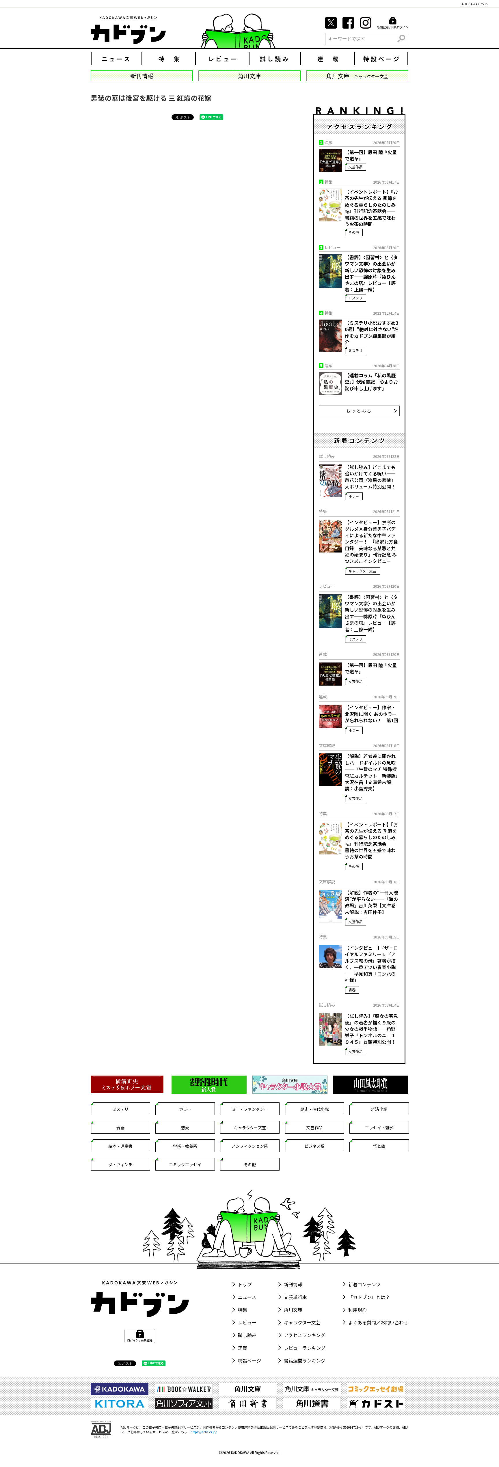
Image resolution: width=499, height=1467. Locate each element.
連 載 (328, 59)
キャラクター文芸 (362, 570)
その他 (354, 232)
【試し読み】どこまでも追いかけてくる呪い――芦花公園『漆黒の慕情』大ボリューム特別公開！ (370, 477)
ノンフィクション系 (250, 1146)
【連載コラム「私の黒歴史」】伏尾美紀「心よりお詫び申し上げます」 (371, 381)
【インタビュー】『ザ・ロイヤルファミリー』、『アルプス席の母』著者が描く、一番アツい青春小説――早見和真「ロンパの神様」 (371, 964)
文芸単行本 (295, 1297)
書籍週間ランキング (304, 1360)
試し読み (275, 59)
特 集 (170, 59)
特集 (242, 1309)
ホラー (354, 496)
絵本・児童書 (120, 1146)
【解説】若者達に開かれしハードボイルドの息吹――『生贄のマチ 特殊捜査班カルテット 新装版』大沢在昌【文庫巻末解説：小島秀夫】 (371, 772)
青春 (352, 989)
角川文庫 (293, 1309)
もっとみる (359, 411)
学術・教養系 (185, 1146)
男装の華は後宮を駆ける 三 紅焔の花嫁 (151, 98)
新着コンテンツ (364, 1284)
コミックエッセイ (185, 1164)
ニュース (116, 59)
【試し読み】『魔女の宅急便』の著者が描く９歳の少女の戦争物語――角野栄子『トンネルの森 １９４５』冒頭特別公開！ (371, 1029)
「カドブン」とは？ (369, 1297)
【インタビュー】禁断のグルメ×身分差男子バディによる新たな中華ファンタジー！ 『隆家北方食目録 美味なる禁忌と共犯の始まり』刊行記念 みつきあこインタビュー (371, 541)
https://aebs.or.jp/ (204, 1431)
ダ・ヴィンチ (120, 1164)
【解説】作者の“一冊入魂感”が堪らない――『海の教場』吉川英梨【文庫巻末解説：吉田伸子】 (371, 902)
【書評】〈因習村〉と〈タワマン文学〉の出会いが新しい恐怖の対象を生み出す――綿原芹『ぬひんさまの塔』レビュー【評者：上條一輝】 (371, 273)
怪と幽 (379, 1146)
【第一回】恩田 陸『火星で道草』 (371, 155)
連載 (242, 1347)
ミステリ (355, 297)
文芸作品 (355, 166)
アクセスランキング (304, 1335)
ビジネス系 (314, 1146)
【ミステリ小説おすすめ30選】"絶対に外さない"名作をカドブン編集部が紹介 (372, 333)
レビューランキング (304, 1347)
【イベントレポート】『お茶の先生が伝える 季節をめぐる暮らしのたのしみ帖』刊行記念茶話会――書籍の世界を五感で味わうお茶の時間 (371, 207)
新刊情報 (293, 1284)
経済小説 (379, 1109)
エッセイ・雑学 (379, 1127)
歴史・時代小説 (314, 1109)
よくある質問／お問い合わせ (378, 1322)
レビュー (223, 59)
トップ (245, 1284)
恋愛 (185, 1127)
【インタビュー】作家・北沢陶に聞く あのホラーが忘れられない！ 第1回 (371, 713)
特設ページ (382, 59)
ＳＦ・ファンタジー (250, 1109)
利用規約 (357, 1309)
